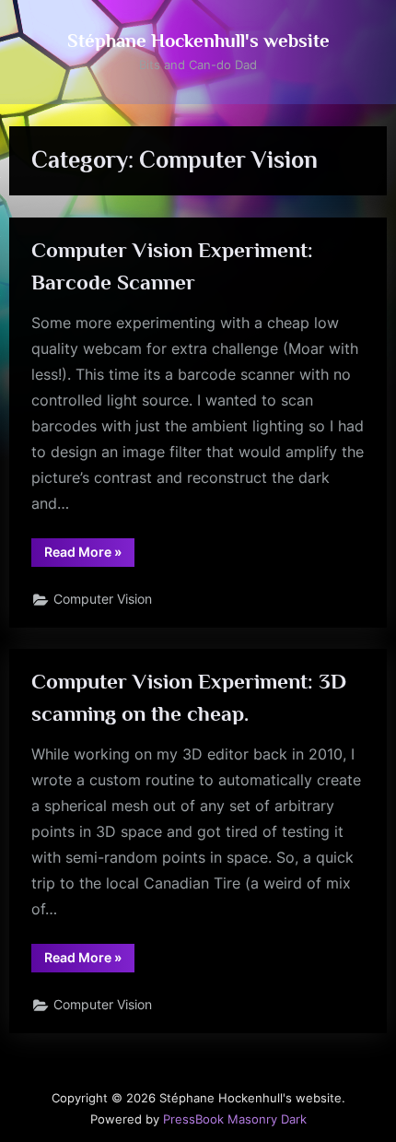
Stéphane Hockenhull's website (198, 40)
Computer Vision (102, 599)
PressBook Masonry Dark (235, 1119)
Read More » (89, 555)
